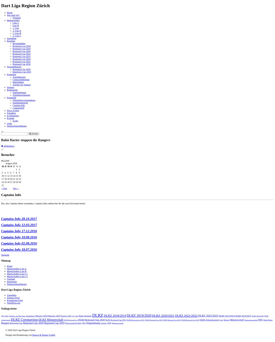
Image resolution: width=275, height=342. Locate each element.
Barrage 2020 (66, 316)
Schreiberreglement (21, 95)
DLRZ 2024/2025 (243, 316)
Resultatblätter (19, 43)
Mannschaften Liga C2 (17, 276)
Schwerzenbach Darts (73, 323)
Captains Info (19, 105)
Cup (73, 316)
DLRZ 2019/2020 (139, 315)
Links (9, 123)
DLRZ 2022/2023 (208, 315)
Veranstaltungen (14, 67)
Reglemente (12, 90)
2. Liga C (17, 36)
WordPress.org (13, 303)
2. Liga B (17, 33)
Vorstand (17, 18)
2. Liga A (17, 30)
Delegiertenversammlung (24, 100)
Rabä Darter (268, 320)
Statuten (10, 87)
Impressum (12, 281)
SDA (84, 323)
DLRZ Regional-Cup (71, 320)
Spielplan (104, 323)
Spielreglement (19, 92)
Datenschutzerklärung (17, 126)
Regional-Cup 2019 (22, 49)
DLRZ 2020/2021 (163, 315)
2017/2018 (4, 316)
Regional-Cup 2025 (22, 61)
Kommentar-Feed (15, 300)
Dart (76, 316)
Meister (226, 320)
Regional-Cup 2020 (22, 51)
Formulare (11, 74)
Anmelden (11, 295)
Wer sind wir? (13, 15)
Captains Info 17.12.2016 (19, 231)
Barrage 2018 (42, 316)
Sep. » (16, 188)
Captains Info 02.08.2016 (19, 243)
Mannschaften (13, 20)
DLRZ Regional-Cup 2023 (135, 320)
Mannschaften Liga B (16, 271)
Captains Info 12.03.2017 (19, 225)
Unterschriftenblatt (21, 79)
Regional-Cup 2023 (22, 56)
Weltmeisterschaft (117, 323)
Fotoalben (11, 113)
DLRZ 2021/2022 (186, 315)
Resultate (11, 41)
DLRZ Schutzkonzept (209, 320)
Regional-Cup (16, 323)
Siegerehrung (93, 323)
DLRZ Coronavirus (24, 319)
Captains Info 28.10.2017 (19, 219)
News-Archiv (13, 110)
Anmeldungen (19, 77)
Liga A (16, 23)
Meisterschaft (237, 320)
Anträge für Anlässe (22, 85)
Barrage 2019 (54, 316)
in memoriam (13, 116)
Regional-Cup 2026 (22, 64)
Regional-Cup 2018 (22, 46)
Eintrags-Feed (13, 298)
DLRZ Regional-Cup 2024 (154, 320)
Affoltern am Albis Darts (17, 316)
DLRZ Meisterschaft (50, 319)
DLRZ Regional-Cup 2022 (115, 320)
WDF (109, 323)
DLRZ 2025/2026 (258, 316)
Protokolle (11, 97)
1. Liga (16, 28)
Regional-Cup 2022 (22, 54)
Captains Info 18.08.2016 (19, 237)
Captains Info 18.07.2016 (19, 249)
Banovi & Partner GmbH (43, 335)
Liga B (16, 25)
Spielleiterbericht (20, 103)
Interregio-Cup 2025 (22, 72)
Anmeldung (30, 316)
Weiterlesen (8, 146)
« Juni (4, 188)
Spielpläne (11, 38)
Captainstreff (18, 108)
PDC (260, 320)
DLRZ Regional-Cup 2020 (91, 320)
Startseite (5, 255)
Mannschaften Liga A (16, 269)
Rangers (5, 323)
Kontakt (10, 118)
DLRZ (97, 315)
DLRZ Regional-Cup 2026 (190, 320)
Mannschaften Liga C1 (17, 274)
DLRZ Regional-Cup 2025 (172, 320)
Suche (15, 121)
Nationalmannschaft (251, 320)
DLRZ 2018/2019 (115, 315)
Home (9, 12)
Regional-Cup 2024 (22, 59)
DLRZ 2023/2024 (227, 316)
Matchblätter (18, 82)
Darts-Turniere (85, 316)
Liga (221, 320)
